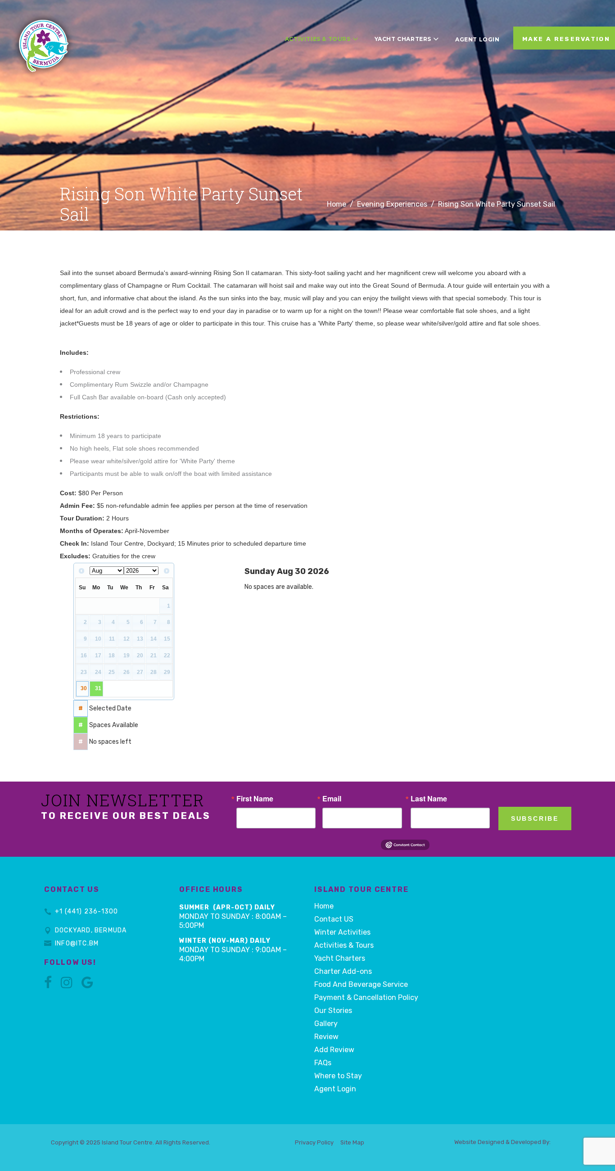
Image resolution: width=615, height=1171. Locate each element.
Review (326, 1036)
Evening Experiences (392, 204)
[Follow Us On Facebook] (48, 985)
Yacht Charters (339, 958)
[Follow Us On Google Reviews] (87, 985)
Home (336, 204)
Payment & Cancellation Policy (366, 997)
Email (331, 798)
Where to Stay (338, 1076)
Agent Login (335, 1089)
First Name (254, 798)
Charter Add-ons (343, 971)
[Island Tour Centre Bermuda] (44, 32)
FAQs (322, 1062)
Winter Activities (342, 932)
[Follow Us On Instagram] (66, 985)
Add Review (334, 1049)
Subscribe (535, 818)
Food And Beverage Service (361, 984)
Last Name (429, 798)
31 (98, 688)
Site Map (352, 1142)
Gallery (326, 1023)
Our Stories (333, 1010)
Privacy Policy (314, 1142)
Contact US (333, 919)
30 (84, 688)
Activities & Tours (344, 945)
